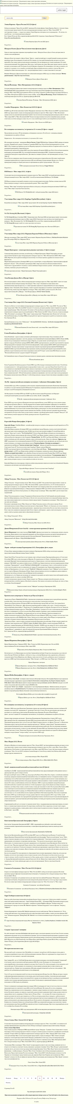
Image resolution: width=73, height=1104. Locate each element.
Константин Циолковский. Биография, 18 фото (21, 821)
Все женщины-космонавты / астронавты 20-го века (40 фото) (26, 705)
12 (44, 1078)
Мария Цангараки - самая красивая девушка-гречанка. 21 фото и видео (29, 250)
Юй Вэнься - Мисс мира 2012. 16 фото (17, 171)
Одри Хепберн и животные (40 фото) (17, 896)
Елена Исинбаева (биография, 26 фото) (18, 333)
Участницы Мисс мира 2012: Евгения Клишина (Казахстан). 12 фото (28, 302)
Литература (52, 1098)
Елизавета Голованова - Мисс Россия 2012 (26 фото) (22, 868)
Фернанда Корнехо (36, 1039)
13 (48, 1078)
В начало (8, 1078)
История (34, 1098)
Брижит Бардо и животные (40, 899)
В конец (8, 1082)
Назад (15, 1078)
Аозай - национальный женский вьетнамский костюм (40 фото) (26, 767)
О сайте (36, 1101)
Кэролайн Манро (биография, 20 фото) (18, 421)
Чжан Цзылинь (25, 188)
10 (35, 1078)
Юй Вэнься (64, 92)
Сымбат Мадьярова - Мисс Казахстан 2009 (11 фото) (23, 107)
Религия (39, 1098)
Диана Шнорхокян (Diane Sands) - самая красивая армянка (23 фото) (29, 528)
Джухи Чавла (51, 52)
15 (56, 1078)
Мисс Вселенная (49, 882)
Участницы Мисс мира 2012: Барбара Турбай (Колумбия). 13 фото (27, 199)
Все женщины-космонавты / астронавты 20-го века (28, 138)
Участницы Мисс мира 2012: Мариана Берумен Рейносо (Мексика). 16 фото (31, 234)
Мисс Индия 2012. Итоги (13, 741)
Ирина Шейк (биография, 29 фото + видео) (19, 675)
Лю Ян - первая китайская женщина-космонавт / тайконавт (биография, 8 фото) (32, 382)
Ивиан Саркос (48, 749)
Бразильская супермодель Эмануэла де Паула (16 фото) (23, 595)
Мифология (45, 1098)
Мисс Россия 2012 (17, 751)
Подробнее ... (8, 45)
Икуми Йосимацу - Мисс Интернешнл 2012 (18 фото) (22, 85)
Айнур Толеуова (52, 312)
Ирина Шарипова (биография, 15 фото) (18, 640)
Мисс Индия (35, 745)
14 (52, 1078)
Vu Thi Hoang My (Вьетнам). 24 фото (17, 213)
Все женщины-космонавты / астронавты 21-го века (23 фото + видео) (28, 129)
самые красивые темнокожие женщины (42, 601)
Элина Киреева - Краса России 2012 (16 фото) (20, 24)
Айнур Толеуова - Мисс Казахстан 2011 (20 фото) (21, 479)
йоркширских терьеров (61, 915)
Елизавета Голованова (33, 308)
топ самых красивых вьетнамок (31, 223)
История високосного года (13, 948)
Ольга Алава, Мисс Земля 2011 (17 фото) (18, 1020)
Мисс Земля (49, 1023)
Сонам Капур (43, 751)
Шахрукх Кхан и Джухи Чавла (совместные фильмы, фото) (25, 48)
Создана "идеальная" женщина (15, 930)
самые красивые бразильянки (21, 601)
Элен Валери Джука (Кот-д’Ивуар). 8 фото (19, 278)
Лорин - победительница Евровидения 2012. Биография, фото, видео (28, 547)
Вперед (62, 1078)
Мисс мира (36, 283)
